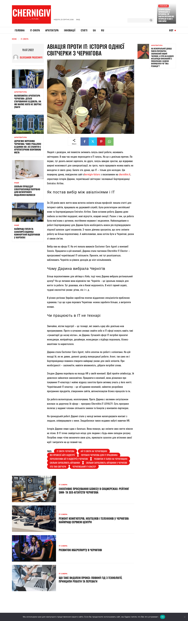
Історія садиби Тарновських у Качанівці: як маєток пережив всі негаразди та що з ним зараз (166, 15)
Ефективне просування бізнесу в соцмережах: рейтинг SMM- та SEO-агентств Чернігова (94, 490)
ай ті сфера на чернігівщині (94, 451)
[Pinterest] (101, 141)
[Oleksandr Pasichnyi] (16, 57)
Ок (162, 617)
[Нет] (184, 616)
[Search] (151, 20)
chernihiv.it (124, 174)
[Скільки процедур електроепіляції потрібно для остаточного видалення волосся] (28, 169)
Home (14, 38)
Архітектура (163, 6)
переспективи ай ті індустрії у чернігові (69, 458)
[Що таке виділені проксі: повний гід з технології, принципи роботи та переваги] (34, 578)
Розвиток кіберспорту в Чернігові (80, 550)
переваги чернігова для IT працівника (99, 455)
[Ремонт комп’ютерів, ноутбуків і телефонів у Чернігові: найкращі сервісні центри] (34, 518)
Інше (16, 183)
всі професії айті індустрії (62, 455)
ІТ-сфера (24, 38)
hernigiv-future (92, 174)
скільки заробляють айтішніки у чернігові (106, 462)
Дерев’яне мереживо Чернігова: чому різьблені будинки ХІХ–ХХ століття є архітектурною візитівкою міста (27, 146)
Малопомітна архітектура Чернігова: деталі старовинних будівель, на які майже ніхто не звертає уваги (27, 101)
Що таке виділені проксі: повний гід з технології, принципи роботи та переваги (90, 579)
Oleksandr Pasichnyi (31, 57)
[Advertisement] (158, 89)
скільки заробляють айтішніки (65, 462)
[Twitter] (93, 141)
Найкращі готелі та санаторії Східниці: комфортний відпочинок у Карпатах (27, 233)
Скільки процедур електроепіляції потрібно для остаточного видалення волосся (27, 191)
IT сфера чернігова (65, 451)
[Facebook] (85, 141)
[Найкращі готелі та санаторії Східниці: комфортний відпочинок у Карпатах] (28, 212)
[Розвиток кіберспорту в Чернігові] (34, 548)
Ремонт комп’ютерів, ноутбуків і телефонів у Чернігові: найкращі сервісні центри (94, 520)
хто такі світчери (58, 466)
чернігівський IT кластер (84, 466)
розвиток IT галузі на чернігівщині (110, 458)
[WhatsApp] (109, 141)
